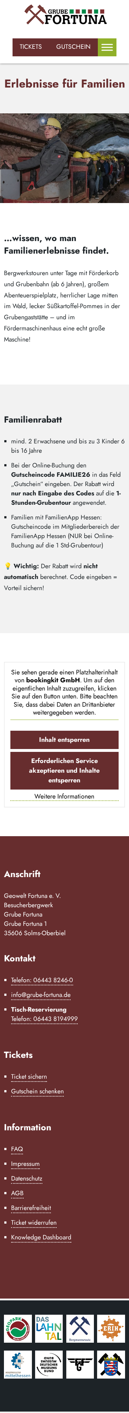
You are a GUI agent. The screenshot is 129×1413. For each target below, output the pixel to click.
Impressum (25, 1163)
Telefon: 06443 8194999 (44, 1018)
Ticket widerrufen (34, 1222)
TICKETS (31, 46)
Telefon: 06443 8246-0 (42, 980)
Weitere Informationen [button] (64, 796)
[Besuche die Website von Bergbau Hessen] (111, 1376)
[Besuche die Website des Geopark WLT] (18, 1340)
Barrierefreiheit (31, 1207)
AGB (17, 1193)
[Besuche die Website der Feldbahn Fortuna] (80, 1376)
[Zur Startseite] (64, 15)
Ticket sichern (29, 1076)
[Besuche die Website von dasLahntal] (49, 1340)
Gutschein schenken (37, 1091)
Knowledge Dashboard (41, 1237)
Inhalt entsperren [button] (64, 739)
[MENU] (107, 47)
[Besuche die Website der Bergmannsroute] (80, 1340)
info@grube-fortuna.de (41, 994)
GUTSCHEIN (73, 46)
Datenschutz (26, 1178)
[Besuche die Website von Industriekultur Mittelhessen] (18, 1376)
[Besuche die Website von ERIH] (111, 1340)
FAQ (17, 1149)
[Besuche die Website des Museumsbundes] (49, 1376)
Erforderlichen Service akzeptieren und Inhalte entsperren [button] (64, 770)
